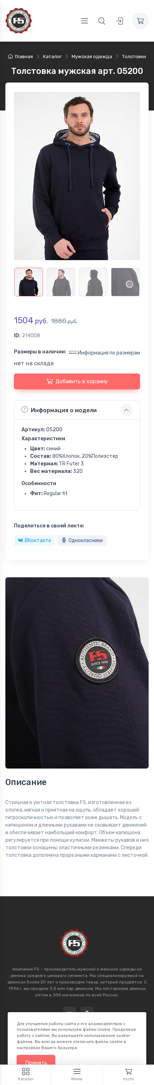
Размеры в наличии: (40, 352)
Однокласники (85, 540)
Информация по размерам (109, 353)
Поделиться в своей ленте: (49, 526)
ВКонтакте (38, 540)
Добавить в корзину (82, 381)
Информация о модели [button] (64, 410)
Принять (36, 1063)
